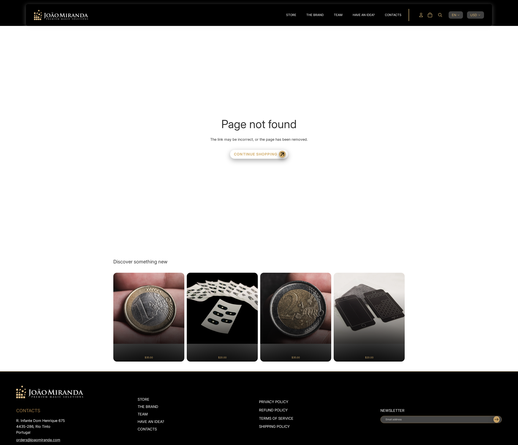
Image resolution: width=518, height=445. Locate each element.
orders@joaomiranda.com (38, 440)
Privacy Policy (273, 402)
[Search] (440, 15)
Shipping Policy (274, 426)
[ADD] (178, 355)
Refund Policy (273, 410)
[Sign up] (497, 419)
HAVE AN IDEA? (151, 421)
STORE (143, 399)
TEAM (143, 414)
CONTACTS (147, 429)
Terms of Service (276, 418)
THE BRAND (148, 407)
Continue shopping (255, 154)
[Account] (421, 15)
